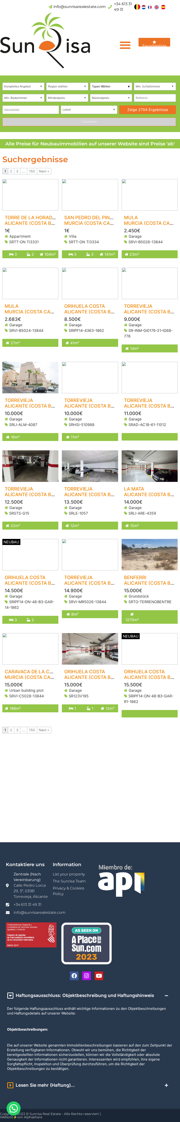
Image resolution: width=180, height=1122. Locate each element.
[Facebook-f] (74, 975)
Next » (44, 171)
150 (32, 171)
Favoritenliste (154, 45)
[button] (125, 45)
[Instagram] (86, 975)
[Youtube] (99, 975)
